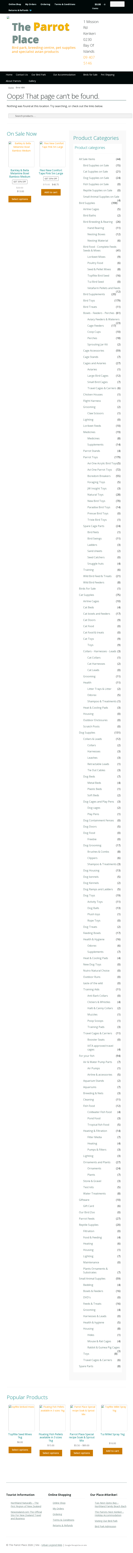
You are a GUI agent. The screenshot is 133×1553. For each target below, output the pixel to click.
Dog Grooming (92, 845)
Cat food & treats (93, 632)
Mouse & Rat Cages (99, 1341)
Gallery (32, 80)
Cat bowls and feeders (96, 613)
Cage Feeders (95, 325)
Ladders (92, 545)
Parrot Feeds (87, 1218)
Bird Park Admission (105, 1526)
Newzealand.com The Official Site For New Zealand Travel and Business (26, 1515)
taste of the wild (93, 983)
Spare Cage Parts (93, 526)
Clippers (92, 858)
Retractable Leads (98, 764)
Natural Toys (95, 494)
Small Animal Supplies (92, 1278)
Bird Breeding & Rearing (98, 222)
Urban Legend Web (52, 1545)
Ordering (45, 4)
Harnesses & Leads (94, 1316)
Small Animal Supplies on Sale (101, 196)
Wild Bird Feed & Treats (97, 576)
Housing (88, 714)
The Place (40, 33)
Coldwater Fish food (99, 1112)
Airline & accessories (99, 1074)
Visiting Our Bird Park (106, 1520)
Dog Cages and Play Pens (98, 801)
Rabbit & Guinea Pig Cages (103, 1347)
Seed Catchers (96, 557)
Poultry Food (95, 263)
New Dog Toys (92, 964)
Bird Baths (89, 215)
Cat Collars (94, 657)
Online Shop (15, 4)
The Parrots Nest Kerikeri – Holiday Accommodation (109, 1513)
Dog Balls (93, 908)
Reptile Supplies (88, 1225)
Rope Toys (93, 920)
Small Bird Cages (97, 382)
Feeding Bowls (92, 933)
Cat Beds (88, 607)
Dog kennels (91, 877)
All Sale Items (87, 159)
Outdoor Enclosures (95, 720)
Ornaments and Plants (96, 1162)
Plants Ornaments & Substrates (95, 1270)
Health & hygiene (93, 1322)
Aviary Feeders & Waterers (103, 319)
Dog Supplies (87, 732)
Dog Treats (90, 927)
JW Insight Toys (97, 488)
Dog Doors (90, 826)
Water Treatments (94, 1193)
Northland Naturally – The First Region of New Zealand (26, 1504)
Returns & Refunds (18, 10)
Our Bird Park (38, 74)
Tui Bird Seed (95, 282)
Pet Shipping (108, 74)
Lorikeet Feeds (92, 426)
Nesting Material (97, 240)
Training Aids (91, 989)
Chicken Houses (93, 394)
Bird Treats (90, 307)
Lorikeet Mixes (96, 257)
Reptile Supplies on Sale (97, 190)
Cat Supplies (86, 595)
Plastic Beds (94, 789)
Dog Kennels (91, 883)
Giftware (84, 1200)
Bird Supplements (94, 294)
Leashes (92, 757)
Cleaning (88, 1099)
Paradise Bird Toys (98, 507)
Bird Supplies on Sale (96, 165)
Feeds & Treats (92, 1303)
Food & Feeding (92, 1237)
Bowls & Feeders (93, 1291)
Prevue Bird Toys (97, 513)
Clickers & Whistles (98, 1002)
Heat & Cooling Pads (95, 707)
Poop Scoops (95, 1021)
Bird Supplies (87, 203)
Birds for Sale (90, 74)
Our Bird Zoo (87, 1212)
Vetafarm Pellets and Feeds (103, 288)
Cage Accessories (93, 350)
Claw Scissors (95, 413)
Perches (92, 338)
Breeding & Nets (93, 1093)
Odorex (91, 695)
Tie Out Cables (96, 770)
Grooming (89, 407)
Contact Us (22, 74)
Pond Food (93, 1118)
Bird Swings (94, 538)
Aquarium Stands (93, 1081)
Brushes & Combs (98, 851)
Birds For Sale (87, 588)
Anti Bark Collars (97, 995)
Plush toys (93, 914)
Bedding (88, 1285)
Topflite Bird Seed (98, 275)
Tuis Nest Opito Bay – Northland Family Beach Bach (110, 1504)
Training (88, 570)
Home (9, 74)
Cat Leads (93, 670)
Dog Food (89, 833)
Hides (90, 1335)
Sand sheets (94, 551)
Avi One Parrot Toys (99, 469)
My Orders (30, 4)
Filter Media (94, 1137)
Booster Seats (96, 1039)
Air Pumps (93, 1068)
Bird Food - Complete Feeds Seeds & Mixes (99, 248)
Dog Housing (91, 870)
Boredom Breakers (99, 476)
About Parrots (13, 80)
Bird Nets (93, 532)
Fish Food (89, 1106)
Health (87, 682)
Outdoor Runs (91, 977)
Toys (90, 645)
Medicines (89, 432)
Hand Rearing (95, 228)
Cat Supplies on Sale (95, 171)
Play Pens (93, 814)
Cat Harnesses (96, 664)
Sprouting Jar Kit (97, 344)
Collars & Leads (92, 739)
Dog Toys (89, 895)
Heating (92, 1143)
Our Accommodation (64, 74)
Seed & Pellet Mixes (99, 269)
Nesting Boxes (96, 234)
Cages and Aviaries (94, 363)
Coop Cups (94, 332)
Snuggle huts (95, 563)
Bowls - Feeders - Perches (98, 313)
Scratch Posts (91, 726)
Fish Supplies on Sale (96, 184)
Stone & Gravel (92, 1181)
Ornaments (94, 1168)
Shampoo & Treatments (102, 701)
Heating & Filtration (95, 1131)
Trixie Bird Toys (97, 520)
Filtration (88, 1231)
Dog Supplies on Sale (96, 178)
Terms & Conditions (64, 4)
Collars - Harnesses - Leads (99, 651)
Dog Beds (89, 776)
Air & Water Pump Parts (97, 1062)
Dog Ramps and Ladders (98, 889)
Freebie (92, 839)
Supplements (95, 444)
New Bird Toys (96, 501)
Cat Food (88, 626)
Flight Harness (92, 401)
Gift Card (88, 1206)
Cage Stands (90, 357)
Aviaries (92, 369)
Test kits (88, 1187)
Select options (20, 199)
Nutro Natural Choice (96, 970)
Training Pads (95, 1027)
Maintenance (91, 1262)
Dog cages (93, 808)
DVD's (87, 1297)
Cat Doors (89, 620)
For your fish (86, 1056)
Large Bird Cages (97, 375)
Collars (91, 745)
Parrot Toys (90, 457)
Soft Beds (93, 795)
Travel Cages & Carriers (101, 388)
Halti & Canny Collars (100, 1008)
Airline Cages (91, 209)
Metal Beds (94, 783)
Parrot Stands (91, 451)
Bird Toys (89, 300)
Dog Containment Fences (98, 820)
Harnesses (93, 751)
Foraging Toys (96, 482)
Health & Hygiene (93, 939)
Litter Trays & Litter (99, 689)
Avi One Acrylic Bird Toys (102, 463)
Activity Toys (95, 902)
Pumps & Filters (96, 1149)
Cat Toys (88, 639)
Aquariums (89, 1087)
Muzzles (92, 1014)
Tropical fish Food (98, 1124)
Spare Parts (86, 1366)
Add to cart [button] (50, 192)
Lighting (88, 419)
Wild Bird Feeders (93, 582)
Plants (91, 1174)
